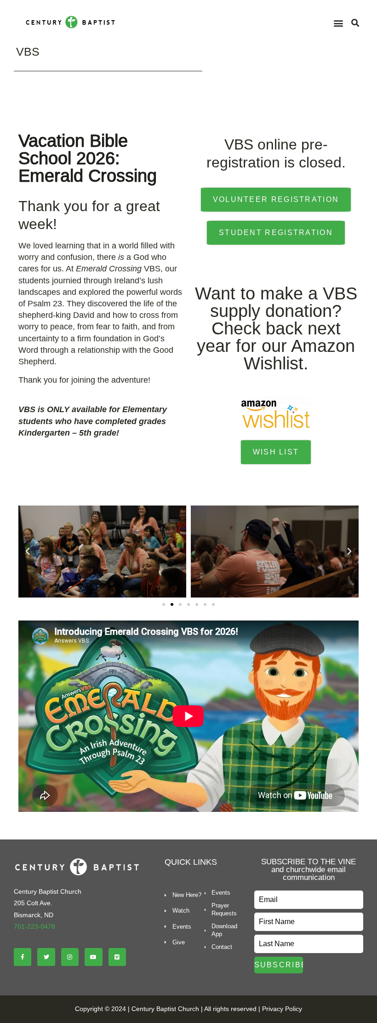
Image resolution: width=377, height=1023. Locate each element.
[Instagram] (70, 957)
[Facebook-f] (22, 957)
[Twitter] (46, 957)
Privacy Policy (282, 1008)
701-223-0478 (34, 926)
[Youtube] (93, 957)
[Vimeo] (117, 957)
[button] (338, 23)
